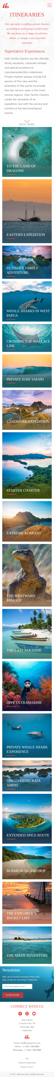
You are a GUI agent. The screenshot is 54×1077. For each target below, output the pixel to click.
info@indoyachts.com (30, 1043)
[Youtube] (34, 1013)
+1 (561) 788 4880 (30, 1046)
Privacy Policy (27, 1067)
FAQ (27, 1058)
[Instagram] (27, 1013)
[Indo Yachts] (27, 1035)
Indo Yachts (25, 1074)
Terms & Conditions (27, 1062)
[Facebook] (20, 1013)
